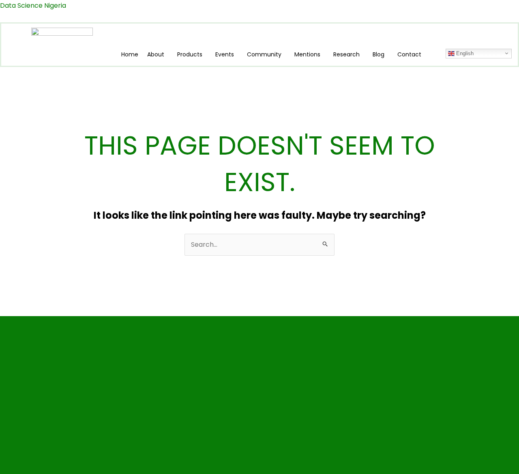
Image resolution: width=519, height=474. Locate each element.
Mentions (307, 54)
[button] (158, 54)
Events (224, 54)
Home (129, 54)
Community (264, 54)
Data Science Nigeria (33, 5)
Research (346, 54)
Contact (409, 54)
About (155, 54)
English (464, 53)
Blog (378, 54)
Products (189, 54)
